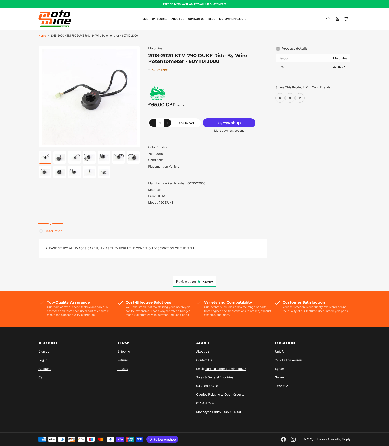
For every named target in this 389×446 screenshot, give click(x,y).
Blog (211, 18)
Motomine (155, 48)
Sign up (43, 351)
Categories (159, 18)
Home (144, 18)
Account (44, 369)
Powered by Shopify (339, 439)
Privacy (122, 369)
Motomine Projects (232, 18)
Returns (123, 360)
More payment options (229, 130)
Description (53, 231)
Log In (42, 360)
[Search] (328, 18)
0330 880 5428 (207, 386)
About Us (177, 18)
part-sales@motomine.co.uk (225, 369)
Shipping (123, 351)
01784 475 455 (206, 403)
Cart (41, 377)
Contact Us (196, 18)
